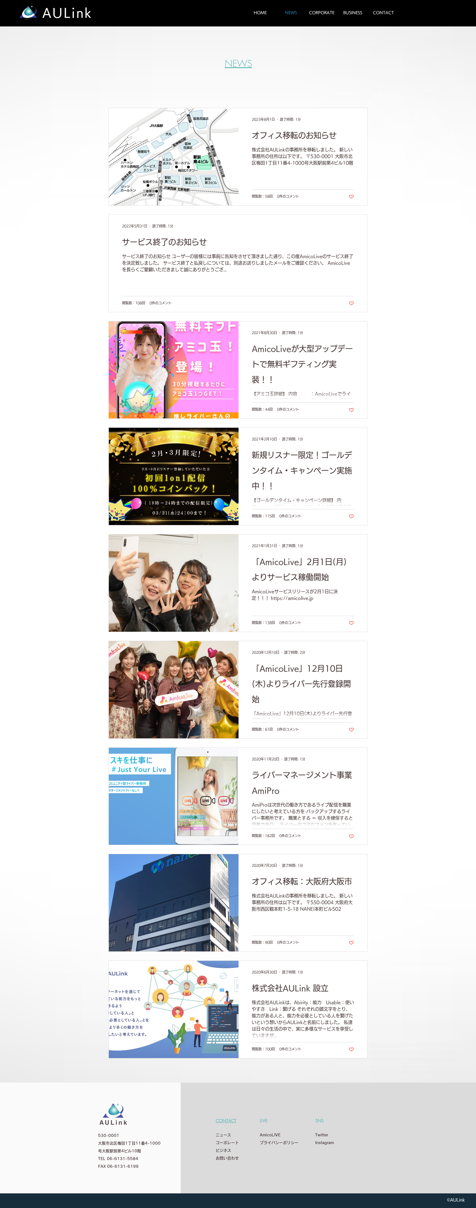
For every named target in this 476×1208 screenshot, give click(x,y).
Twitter (321, 1135)
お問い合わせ (227, 1158)
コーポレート (227, 1143)
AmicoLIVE (270, 1135)
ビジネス (223, 1150)
